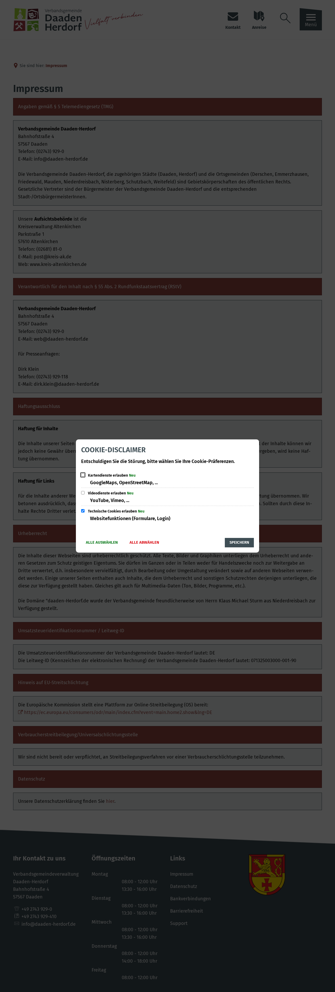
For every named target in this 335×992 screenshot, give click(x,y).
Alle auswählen (102, 542)
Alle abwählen (144, 542)
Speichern (239, 542)
